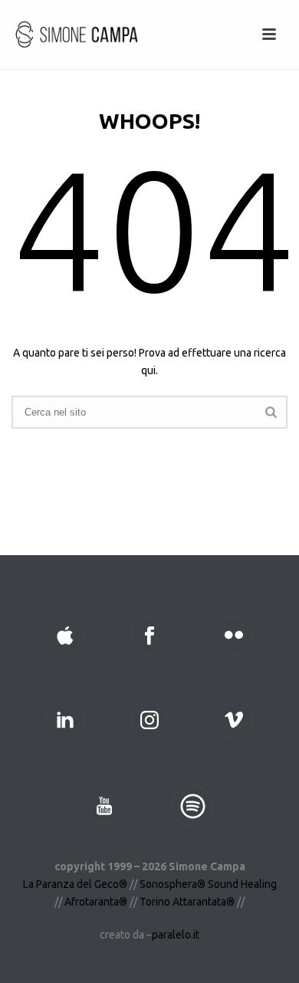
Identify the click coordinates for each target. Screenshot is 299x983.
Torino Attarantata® (187, 902)
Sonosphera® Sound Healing (208, 884)
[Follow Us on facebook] (149, 635)
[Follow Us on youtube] (104, 806)
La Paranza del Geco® (76, 884)
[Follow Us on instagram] (149, 720)
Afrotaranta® (96, 902)
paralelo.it (175, 935)
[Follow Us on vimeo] (234, 720)
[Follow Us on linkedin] (65, 720)
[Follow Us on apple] (65, 635)
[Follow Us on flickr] (234, 635)
